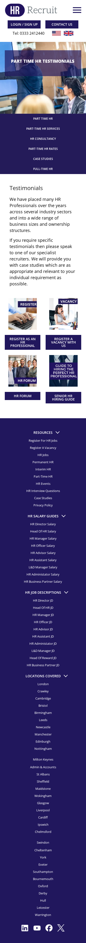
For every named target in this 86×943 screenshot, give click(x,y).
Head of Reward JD (43, 658)
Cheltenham (43, 850)
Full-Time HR (43, 169)
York (43, 857)
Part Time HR (43, 119)
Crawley (43, 691)
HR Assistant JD (43, 636)
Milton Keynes (43, 759)
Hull (43, 900)
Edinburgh (43, 741)
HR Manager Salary (43, 538)
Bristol (43, 705)
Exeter (43, 864)
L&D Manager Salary (43, 567)
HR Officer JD (43, 622)
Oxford (43, 886)
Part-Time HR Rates (43, 149)
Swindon (43, 842)
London (43, 684)
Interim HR (43, 469)
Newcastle (43, 727)
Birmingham (43, 713)
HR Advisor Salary (43, 553)
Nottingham (43, 748)
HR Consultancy (43, 139)
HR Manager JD (43, 615)
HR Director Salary (43, 524)
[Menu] (76, 10)
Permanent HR (43, 462)
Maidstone (43, 788)
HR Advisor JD (43, 629)
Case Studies (43, 159)
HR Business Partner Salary (43, 581)
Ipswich (43, 824)
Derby (43, 893)
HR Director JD (43, 600)
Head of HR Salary (43, 531)
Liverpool (43, 810)
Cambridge (43, 698)
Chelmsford (43, 832)
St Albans (43, 774)
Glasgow (43, 803)
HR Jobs (43, 455)
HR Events (43, 483)
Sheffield (43, 781)
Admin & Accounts (43, 767)
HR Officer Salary (43, 545)
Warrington (43, 915)
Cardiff (43, 817)
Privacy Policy (43, 505)
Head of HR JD (43, 607)
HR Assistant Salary (43, 560)
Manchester (43, 734)
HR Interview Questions (43, 491)
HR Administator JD (43, 643)
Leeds (43, 720)
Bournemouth (43, 879)
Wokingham (43, 796)
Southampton (43, 872)
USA (56, 33)
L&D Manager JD (43, 651)
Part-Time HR (43, 476)
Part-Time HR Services (43, 129)
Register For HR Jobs (43, 440)
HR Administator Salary (43, 574)
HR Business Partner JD (43, 665)
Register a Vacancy (43, 448)
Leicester (43, 907)
